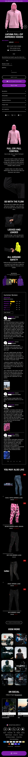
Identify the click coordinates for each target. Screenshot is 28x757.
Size (7, 60)
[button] (5, 40)
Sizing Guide (5, 95)
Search (4, 732)
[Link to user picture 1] (7, 386)
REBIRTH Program (8, 735)
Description (4, 91)
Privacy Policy (19, 737)
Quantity (4, 67)
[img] (11, 317)
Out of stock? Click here (14, 81)
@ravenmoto (18, 695)
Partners (21, 735)
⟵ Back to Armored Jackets (14, 622)
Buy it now (14, 85)
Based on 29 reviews (8, 299)
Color (14, 54)
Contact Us (15, 735)
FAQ (14, 732)
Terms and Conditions (14, 739)
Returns (23, 732)
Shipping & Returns (6, 100)
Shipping (18, 732)
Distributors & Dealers (10, 737)
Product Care (5, 104)
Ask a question (5, 109)
